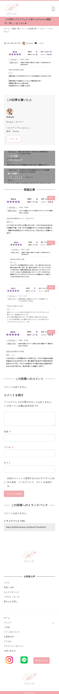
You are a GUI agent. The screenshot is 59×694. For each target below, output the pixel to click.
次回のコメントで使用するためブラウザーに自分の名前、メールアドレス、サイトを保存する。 (30, 482)
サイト (7, 463)
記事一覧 (13, 139)
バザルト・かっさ (12, 597)
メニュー (8, 622)
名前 (7, 431)
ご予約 (7, 627)
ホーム (7, 618)
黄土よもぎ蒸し (11, 601)
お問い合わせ (10, 651)
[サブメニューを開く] (53, 623)
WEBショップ (41, 660)
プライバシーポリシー (14, 646)
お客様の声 (9, 637)
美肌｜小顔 (9, 587)
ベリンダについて (12, 632)
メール (9, 447)
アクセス (8, 641)
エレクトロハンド (12, 592)
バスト (41, 43)
